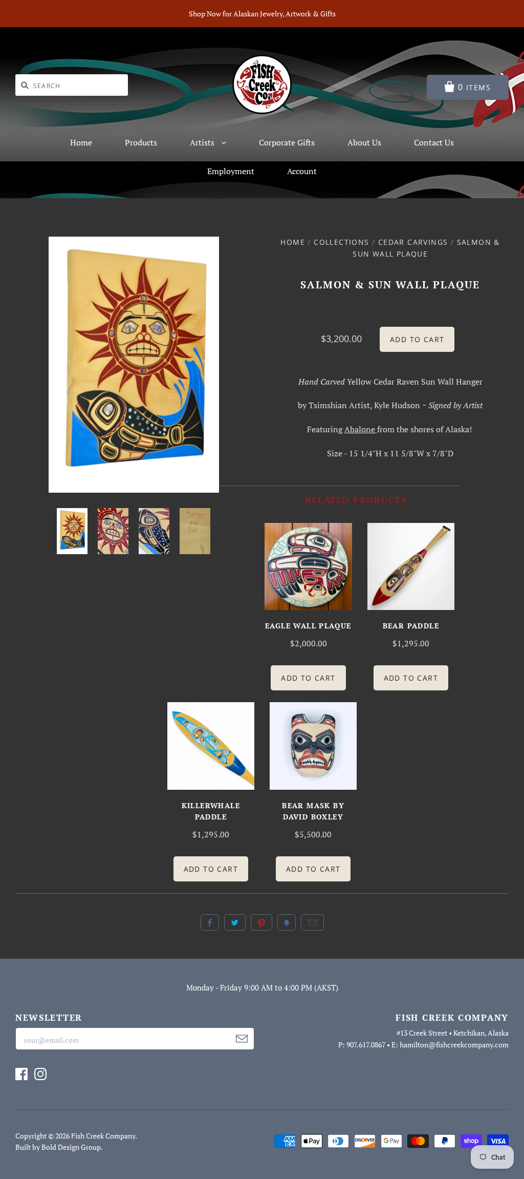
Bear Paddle (411, 625)
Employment (230, 171)
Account (302, 171)
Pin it (261, 922)
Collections (341, 242)
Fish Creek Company (103, 1136)
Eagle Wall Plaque (308, 625)
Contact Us (434, 142)
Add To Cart (308, 678)
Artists (203, 142)
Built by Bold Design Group (58, 1147)
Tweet (235, 922)
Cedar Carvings (413, 242)
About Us (364, 142)
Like (210, 922)
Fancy (286, 922)
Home (81, 142)
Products (141, 142)
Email (312, 922)
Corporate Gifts (287, 142)
